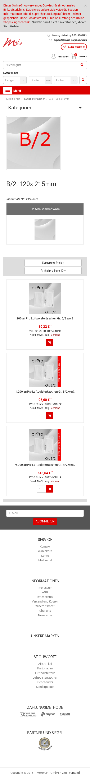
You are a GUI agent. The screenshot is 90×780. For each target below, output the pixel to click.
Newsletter (45, 615)
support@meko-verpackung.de (70, 40)
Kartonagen (45, 668)
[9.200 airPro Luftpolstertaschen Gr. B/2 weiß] (45, 445)
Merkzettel (45, 560)
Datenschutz (45, 597)
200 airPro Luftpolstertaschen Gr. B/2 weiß (45, 318)
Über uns (45, 611)
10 (52, 270)
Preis (52, 262)
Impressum (45, 588)
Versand (55, 334)
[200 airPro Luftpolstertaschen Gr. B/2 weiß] (45, 298)
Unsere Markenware (45, 209)
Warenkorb (45, 551)
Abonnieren (45, 521)
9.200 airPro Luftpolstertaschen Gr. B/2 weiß (45, 465)
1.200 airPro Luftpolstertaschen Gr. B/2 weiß (45, 391)
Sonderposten (45, 687)
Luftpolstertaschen (45, 677)
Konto (45, 556)
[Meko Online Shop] (12, 42)
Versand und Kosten (45, 601)
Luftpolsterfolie (45, 673)
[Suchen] (82, 65)
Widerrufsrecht (45, 606)
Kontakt (45, 546)
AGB (45, 592)
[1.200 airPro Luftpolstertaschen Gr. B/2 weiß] (45, 371)
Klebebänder (45, 682)
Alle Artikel (45, 664)
